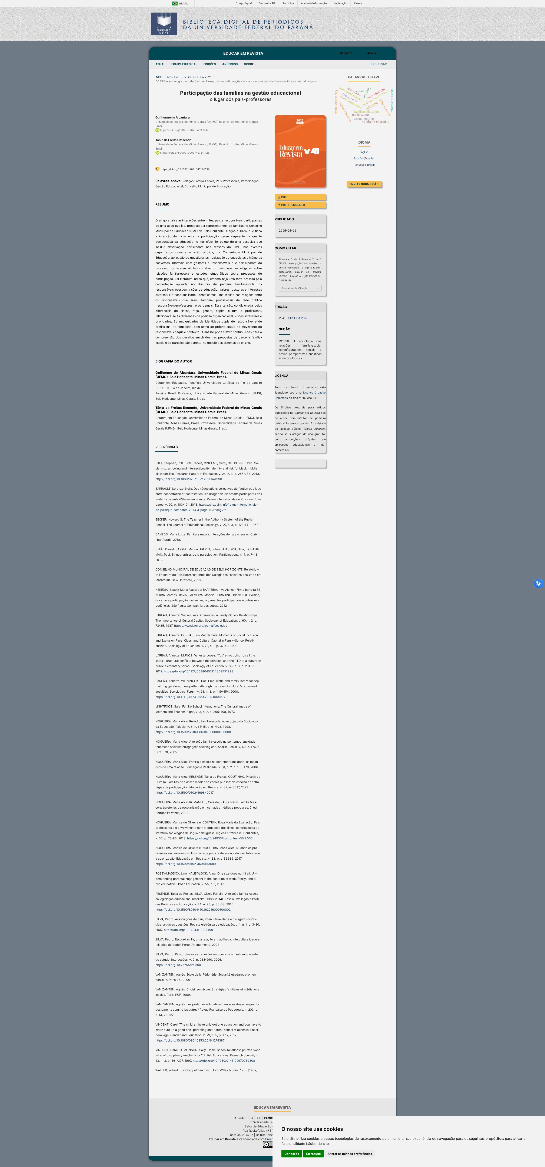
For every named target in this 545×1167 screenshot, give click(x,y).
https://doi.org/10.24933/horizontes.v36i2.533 (220, 838)
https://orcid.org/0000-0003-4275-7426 (184, 152)
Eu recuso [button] (313, 1154)
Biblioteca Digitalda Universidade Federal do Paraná (248, 24)
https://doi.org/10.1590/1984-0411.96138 (185, 169)
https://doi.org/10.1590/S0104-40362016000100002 (193, 909)
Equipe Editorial (184, 64)
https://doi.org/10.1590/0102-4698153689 (185, 864)
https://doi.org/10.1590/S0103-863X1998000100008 (193, 732)
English (364, 152)
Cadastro (346, 53)
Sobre (249, 64)
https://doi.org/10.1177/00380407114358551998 (198, 671)
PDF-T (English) (293, 205)
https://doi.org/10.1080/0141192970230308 (224, 1060)
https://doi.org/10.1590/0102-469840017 (184, 792)
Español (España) (364, 158)
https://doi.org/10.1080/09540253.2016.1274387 (190, 1040)
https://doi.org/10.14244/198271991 (189, 930)
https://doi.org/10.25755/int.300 (178, 965)
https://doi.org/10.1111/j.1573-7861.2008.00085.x (190, 697)
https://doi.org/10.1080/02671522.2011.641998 (188, 479)
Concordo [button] (291, 1154)
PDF (284, 197)
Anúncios (230, 64)
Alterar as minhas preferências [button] (349, 1154)
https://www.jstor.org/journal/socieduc (200, 625)
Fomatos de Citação (295, 288)
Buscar (380, 64)
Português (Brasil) (364, 164)
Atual (160, 64)
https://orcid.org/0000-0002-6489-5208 (184, 130)
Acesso (372, 53)
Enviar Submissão (364, 184)
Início (159, 77)
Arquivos (174, 77)
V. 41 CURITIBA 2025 (198, 77)
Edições (210, 64)
